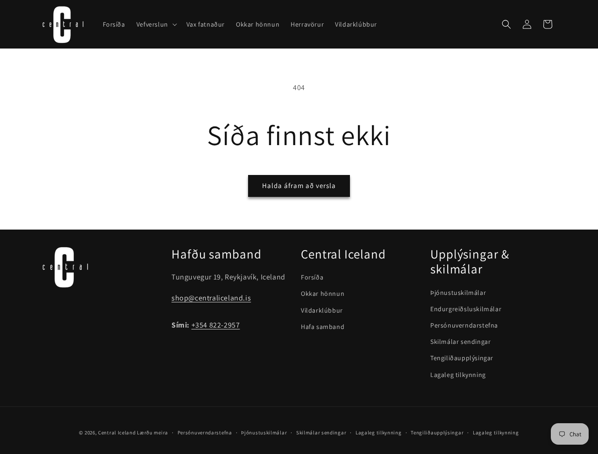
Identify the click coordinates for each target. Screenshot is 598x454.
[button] (156, 24)
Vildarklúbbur (322, 310)
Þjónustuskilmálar (458, 292)
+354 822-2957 (216, 325)
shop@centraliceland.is (211, 298)
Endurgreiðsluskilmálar (465, 309)
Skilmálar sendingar (460, 341)
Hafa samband (322, 326)
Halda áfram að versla (299, 185)
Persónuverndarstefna (464, 325)
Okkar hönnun (322, 293)
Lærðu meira (152, 432)
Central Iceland (117, 432)
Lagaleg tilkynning (458, 374)
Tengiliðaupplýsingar (461, 358)
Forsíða (312, 277)
